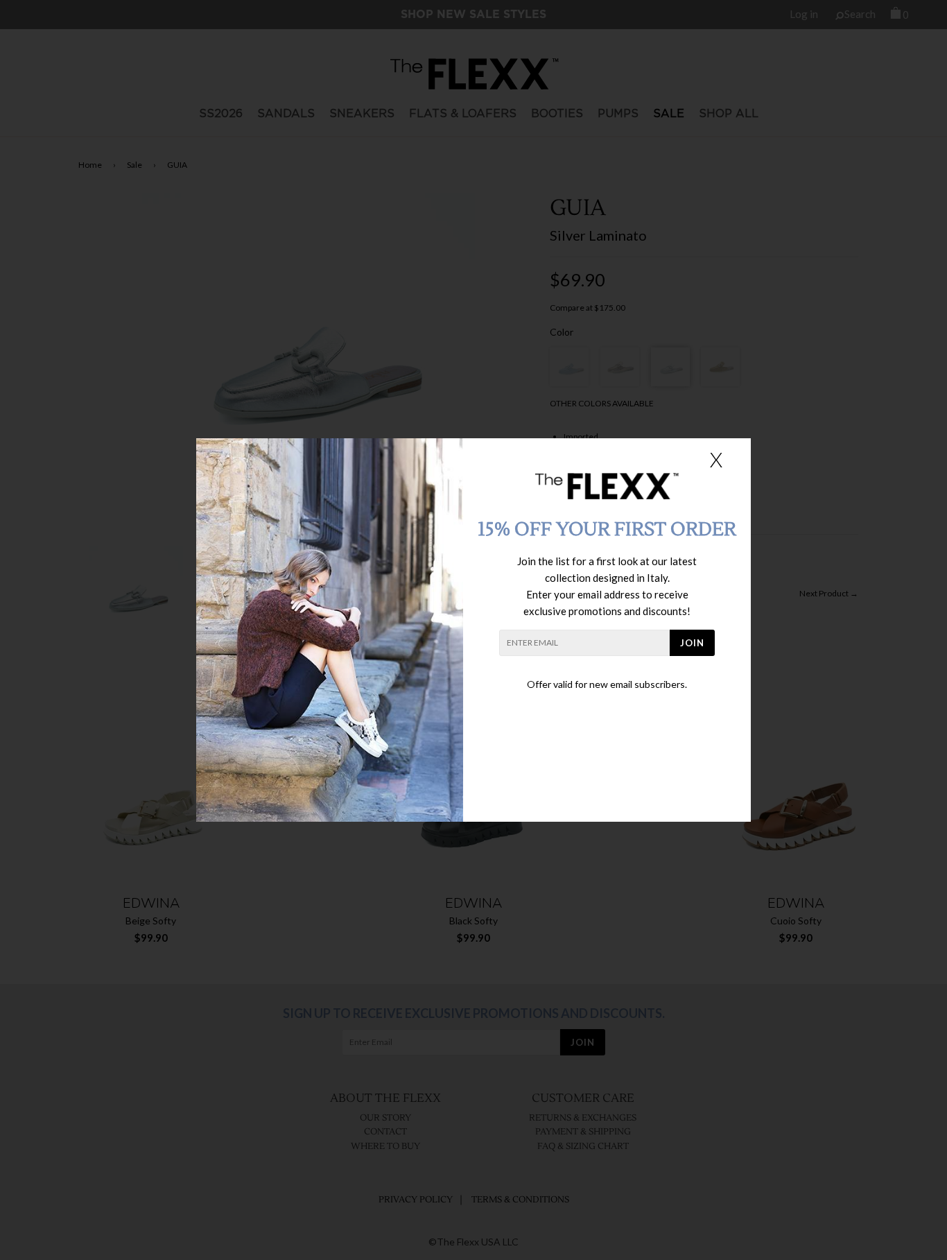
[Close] (716, 459)
